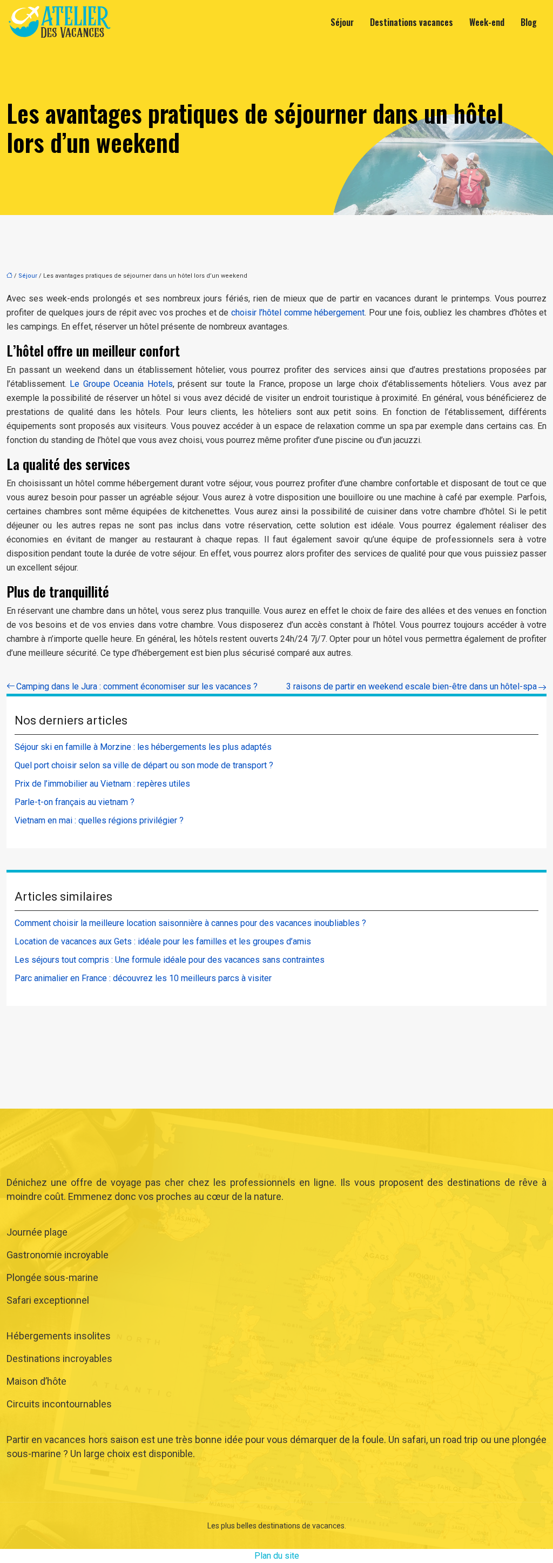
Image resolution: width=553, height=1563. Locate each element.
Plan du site (276, 1556)
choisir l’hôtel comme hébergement (298, 312)
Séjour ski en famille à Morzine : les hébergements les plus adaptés (143, 747)
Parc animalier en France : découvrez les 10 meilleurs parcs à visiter (143, 978)
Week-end (486, 22)
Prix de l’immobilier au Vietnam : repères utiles (102, 784)
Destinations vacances (411, 22)
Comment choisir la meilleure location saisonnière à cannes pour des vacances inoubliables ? (190, 923)
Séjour (342, 22)
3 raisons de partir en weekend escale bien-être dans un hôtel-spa (411, 686)
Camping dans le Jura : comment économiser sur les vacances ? (137, 686)
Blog (529, 22)
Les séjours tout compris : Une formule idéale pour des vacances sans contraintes (170, 960)
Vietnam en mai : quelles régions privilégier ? (99, 820)
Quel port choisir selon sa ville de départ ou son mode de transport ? (144, 765)
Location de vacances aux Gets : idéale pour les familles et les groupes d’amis (163, 941)
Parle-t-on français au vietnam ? (74, 802)
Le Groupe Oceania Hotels (121, 384)
